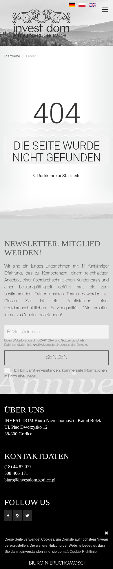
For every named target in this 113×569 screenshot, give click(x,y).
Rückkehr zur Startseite (59, 175)
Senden (56, 358)
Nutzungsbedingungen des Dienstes (63, 345)
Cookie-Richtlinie (83, 552)
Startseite (12, 56)
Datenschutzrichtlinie (18, 345)
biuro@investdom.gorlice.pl (29, 479)
